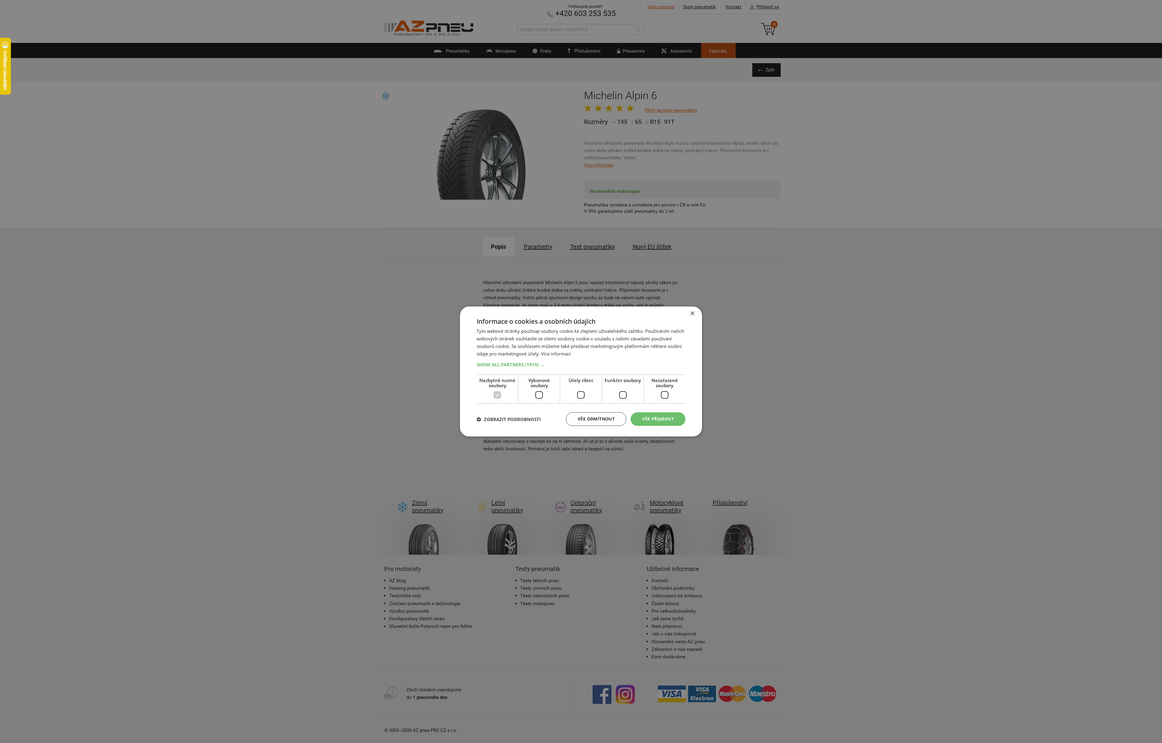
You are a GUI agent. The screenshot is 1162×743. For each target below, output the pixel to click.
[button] (581, 364)
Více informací (556, 354)
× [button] (692, 313)
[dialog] (581, 371)
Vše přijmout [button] (658, 419)
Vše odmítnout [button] (596, 419)
